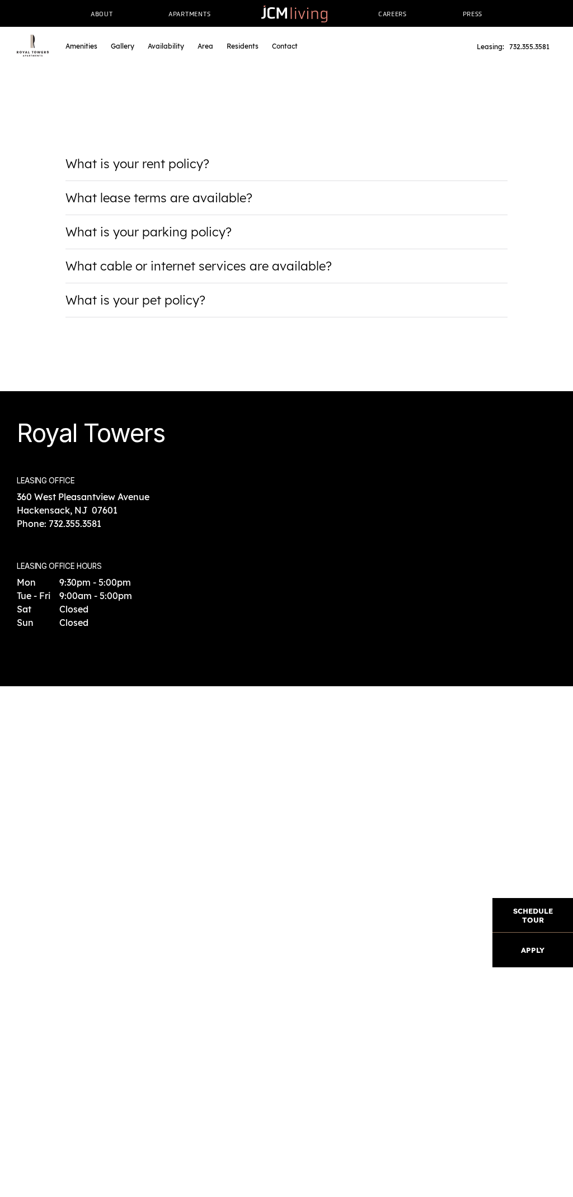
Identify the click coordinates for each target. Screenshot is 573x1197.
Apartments (189, 14)
